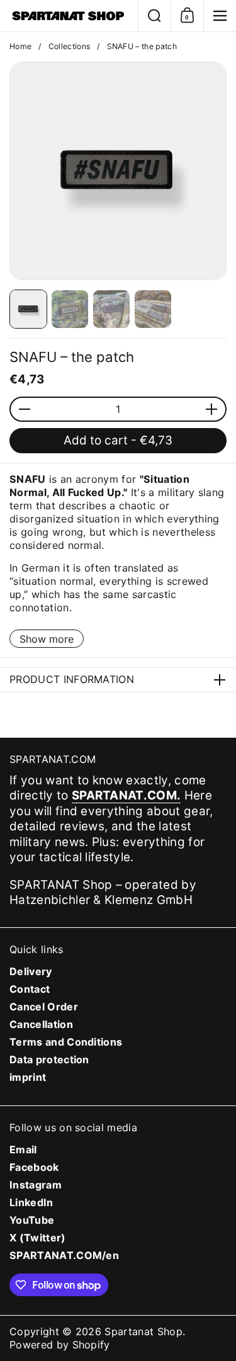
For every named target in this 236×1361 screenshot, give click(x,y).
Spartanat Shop (143, 1331)
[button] (154, 15)
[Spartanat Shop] (68, 15)
